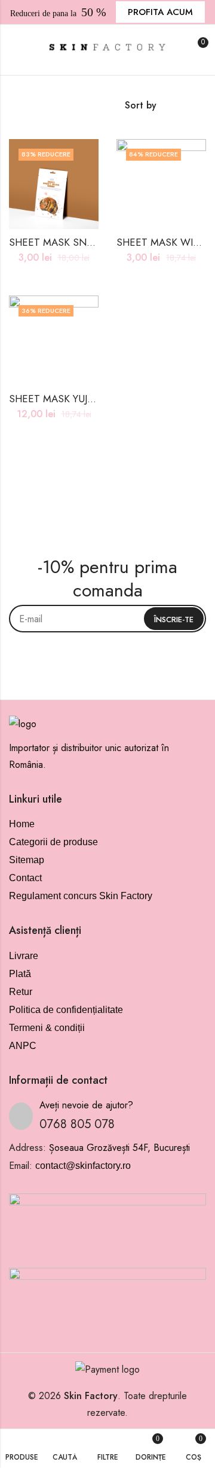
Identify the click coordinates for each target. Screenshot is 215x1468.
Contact (25, 878)
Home (22, 824)
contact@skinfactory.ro (83, 1165)
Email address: (107, 618)
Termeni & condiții (47, 1028)
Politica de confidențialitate (66, 1010)
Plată (20, 974)
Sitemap (26, 860)
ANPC (22, 1046)
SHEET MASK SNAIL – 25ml (72, 242)
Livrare (23, 956)
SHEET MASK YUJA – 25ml (69, 398)
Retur (20, 992)
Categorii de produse (53, 842)
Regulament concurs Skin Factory (80, 896)
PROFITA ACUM (160, 12)
